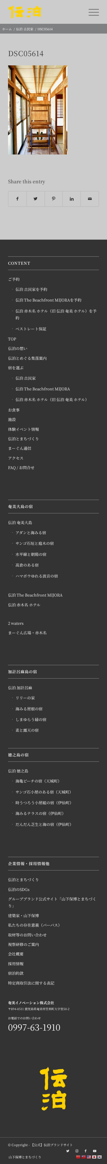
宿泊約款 (15, 973)
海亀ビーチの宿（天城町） (38, 781)
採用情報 (15, 963)
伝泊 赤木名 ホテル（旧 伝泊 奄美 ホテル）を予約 (56, 314)
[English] (89, 1156)
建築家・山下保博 (23, 915)
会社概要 (15, 954)
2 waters (15, 623)
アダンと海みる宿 (30, 532)
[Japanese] (94, 1156)
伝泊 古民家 (25, 378)
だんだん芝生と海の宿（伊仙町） (44, 824)
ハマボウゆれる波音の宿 (36, 576)
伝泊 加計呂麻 (20, 687)
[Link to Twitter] (67, 1150)
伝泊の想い (17, 348)
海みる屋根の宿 (29, 709)
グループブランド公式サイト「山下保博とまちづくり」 (52, 902)
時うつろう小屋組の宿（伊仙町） (44, 802)
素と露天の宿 (27, 730)
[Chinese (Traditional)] (83, 1156)
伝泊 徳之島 (18, 771)
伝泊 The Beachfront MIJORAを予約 (48, 300)
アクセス (15, 458)
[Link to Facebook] (85, 1150)
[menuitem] (23, 1156)
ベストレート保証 (30, 329)
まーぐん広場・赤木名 (27, 632)
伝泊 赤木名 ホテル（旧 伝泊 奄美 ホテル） (52, 399)
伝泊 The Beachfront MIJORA (42, 389)
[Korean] (100, 1156)
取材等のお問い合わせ (27, 935)
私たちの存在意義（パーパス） (35, 925)
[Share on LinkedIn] (72, 198)
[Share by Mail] (90, 198)
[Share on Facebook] (17, 198)
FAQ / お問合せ (21, 467)
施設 (12, 419)
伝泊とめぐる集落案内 (27, 358)
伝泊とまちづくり (23, 438)
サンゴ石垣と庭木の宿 (34, 543)
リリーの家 (25, 698)
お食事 (14, 410)
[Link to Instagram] (76, 1150)
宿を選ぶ (15, 367)
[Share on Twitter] (36, 198)
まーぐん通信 (19, 448)
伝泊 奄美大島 (20, 522)
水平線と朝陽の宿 (30, 554)
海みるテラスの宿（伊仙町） (40, 813)
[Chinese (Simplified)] (78, 1156)
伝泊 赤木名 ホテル (24, 605)
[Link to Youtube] (94, 1150)
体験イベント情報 (23, 429)
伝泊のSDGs (18, 889)
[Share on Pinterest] (54, 198)
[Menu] (91, 12)
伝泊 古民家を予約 (31, 289)
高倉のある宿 (27, 565)
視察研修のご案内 (23, 944)
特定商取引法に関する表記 (31, 983)
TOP (12, 339)
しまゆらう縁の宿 (30, 719)
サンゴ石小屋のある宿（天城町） (44, 792)
